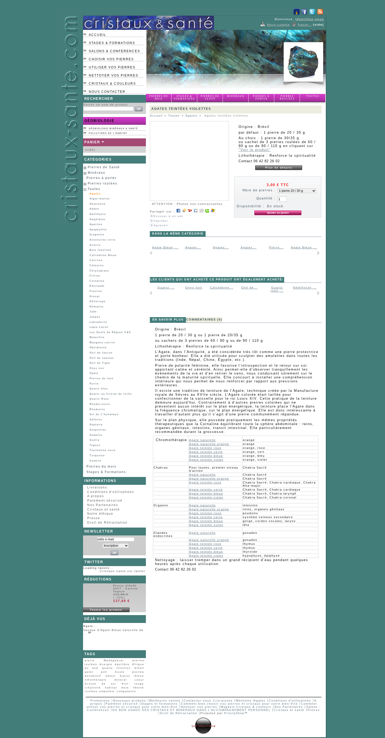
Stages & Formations (112, 43)
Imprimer (161, 220)
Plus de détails (278, 167)
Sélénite (96, 419)
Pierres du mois (158, 97)
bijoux (125, 675)
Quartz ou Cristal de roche (111, 394)
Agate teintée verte (206, 451)
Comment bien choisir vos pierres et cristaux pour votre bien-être (239, 703)
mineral (120, 679)
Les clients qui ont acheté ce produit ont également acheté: (217, 279)
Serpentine (98, 429)
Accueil (97, 35)
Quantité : (265, 198)
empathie (107, 691)
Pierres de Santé (210, 97)
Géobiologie (99, 121)
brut (125, 683)
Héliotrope (98, 301)
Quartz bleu (99, 388)
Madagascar (114, 660)
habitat (111, 687)
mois (125, 687)
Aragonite (97, 234)
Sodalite (96, 435)
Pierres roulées (287, 97)
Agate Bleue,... (165, 247)
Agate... (90, 626)
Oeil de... (249, 287)
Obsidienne (98, 347)
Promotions (100, 700)
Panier (92, 142)
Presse (93, 518)
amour (111, 675)
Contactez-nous (197, 700)
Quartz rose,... (277, 289)
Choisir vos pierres (111, 59)
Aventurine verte (103, 239)
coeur (139, 679)
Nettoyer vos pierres (113, 75)
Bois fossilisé (100, 250)
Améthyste (98, 214)
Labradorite (98, 322)
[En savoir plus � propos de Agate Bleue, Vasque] (90, 633)
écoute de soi (100, 683)
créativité (93, 687)
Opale (94, 373)
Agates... (193, 247)
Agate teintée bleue (206, 455)
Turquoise (97, 455)
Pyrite (94, 383)
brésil (139, 667)
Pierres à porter (261, 97)
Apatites (96, 224)
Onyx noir (97, 368)
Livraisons (97, 487)
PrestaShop (234, 713)
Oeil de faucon (101, 352)
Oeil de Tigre (100, 363)
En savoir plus (168, 319)
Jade (93, 311)
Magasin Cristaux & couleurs (246, 706)
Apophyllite (98, 229)
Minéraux (236, 96)
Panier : (305, 24)
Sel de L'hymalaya (104, 414)
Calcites (96, 260)
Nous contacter (107, 92)
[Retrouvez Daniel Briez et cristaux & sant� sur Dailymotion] (296, 13)
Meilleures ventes (164, 700)
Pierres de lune (102, 378)
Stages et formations (159, 703)
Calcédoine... (221, 287)
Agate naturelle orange (209, 444)
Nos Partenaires (102, 505)
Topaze (95, 445)
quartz (107, 667)
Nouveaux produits (129, 700)
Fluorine (96, 291)
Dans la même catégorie (178, 233)
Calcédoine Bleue (103, 255)
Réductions (98, 579)
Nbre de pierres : (259, 190)
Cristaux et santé (103, 509)
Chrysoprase (99, 270)
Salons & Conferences (114, 51)
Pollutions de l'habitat (108, 133)
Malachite (97, 337)
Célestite (97, 265)
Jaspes (95, 317)
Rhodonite (97, 409)
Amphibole (98, 219)
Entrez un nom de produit (105, 104)
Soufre (95, 440)
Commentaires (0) (204, 319)
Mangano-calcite (102, 342)
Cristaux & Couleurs (112, 83)
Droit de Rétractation (107, 522)
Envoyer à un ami (168, 216)
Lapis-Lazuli (99, 327)
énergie (106, 664)
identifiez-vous (309, 19)
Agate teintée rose (205, 447)
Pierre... (276, 247)
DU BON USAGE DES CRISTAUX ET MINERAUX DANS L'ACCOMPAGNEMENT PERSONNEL (192, 710)
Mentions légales (251, 700)
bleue (139, 675)
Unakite (96, 460)
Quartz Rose (99, 399)
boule (120, 671)
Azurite (95, 245)
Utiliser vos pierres (112, 67)
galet (89, 671)
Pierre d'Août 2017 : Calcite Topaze (125, 588)
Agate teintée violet (206, 459)
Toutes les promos (106, 609)
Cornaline (97, 281)
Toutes (312, 96)
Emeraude (97, 286)
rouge (139, 683)
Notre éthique (100, 513)
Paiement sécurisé (105, 500)
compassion (126, 691)
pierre (90, 660)
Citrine (95, 275)
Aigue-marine (100, 198)
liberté (138, 687)
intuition (124, 667)
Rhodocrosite (100, 404)
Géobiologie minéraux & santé (113, 128)
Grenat (95, 296)
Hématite (97, 306)
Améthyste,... (305, 287)
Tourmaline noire (103, 450)
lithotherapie (96, 679)
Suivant (318, 253)
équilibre (122, 664)
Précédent (151, 253)
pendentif (93, 675)
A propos (95, 496)
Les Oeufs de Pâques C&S (110, 332)
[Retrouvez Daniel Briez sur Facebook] (304, 13)
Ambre (94, 209)
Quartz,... (166, 287)
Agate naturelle (202, 440)
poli (104, 671)
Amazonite (98, 204)
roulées (91, 691)
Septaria (96, 424)
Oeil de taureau (102, 358)
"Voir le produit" (255, 150)
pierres (138, 671)
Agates (95, 193)
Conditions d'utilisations (110, 492)
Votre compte (278, 24)
